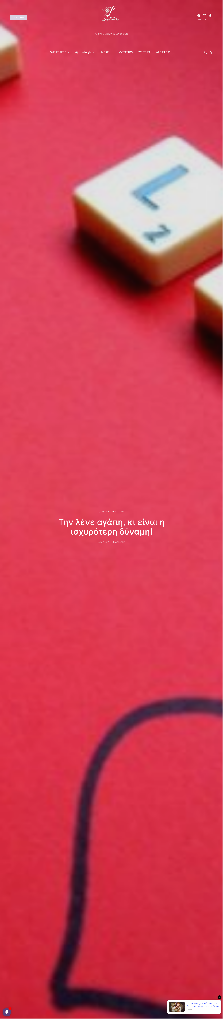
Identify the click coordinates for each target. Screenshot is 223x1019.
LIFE (114, 511)
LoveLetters (119, 542)
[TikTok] (210, 17)
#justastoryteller (85, 52)
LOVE (121, 511)
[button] (211, 52)
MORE (105, 52)
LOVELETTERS (57, 52)
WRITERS (144, 52)
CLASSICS (104, 511)
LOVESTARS (125, 52)
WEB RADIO (163, 52)
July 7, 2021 (104, 542)
